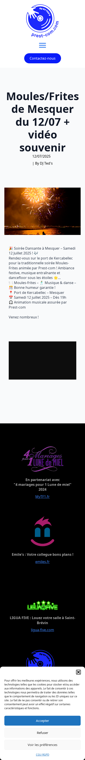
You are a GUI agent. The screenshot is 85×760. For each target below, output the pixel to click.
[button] (78, 672)
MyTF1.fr (42, 496)
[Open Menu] (42, 45)
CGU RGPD (42, 754)
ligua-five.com (42, 629)
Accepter (42, 720)
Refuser (42, 732)
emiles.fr (42, 561)
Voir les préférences (42, 744)
